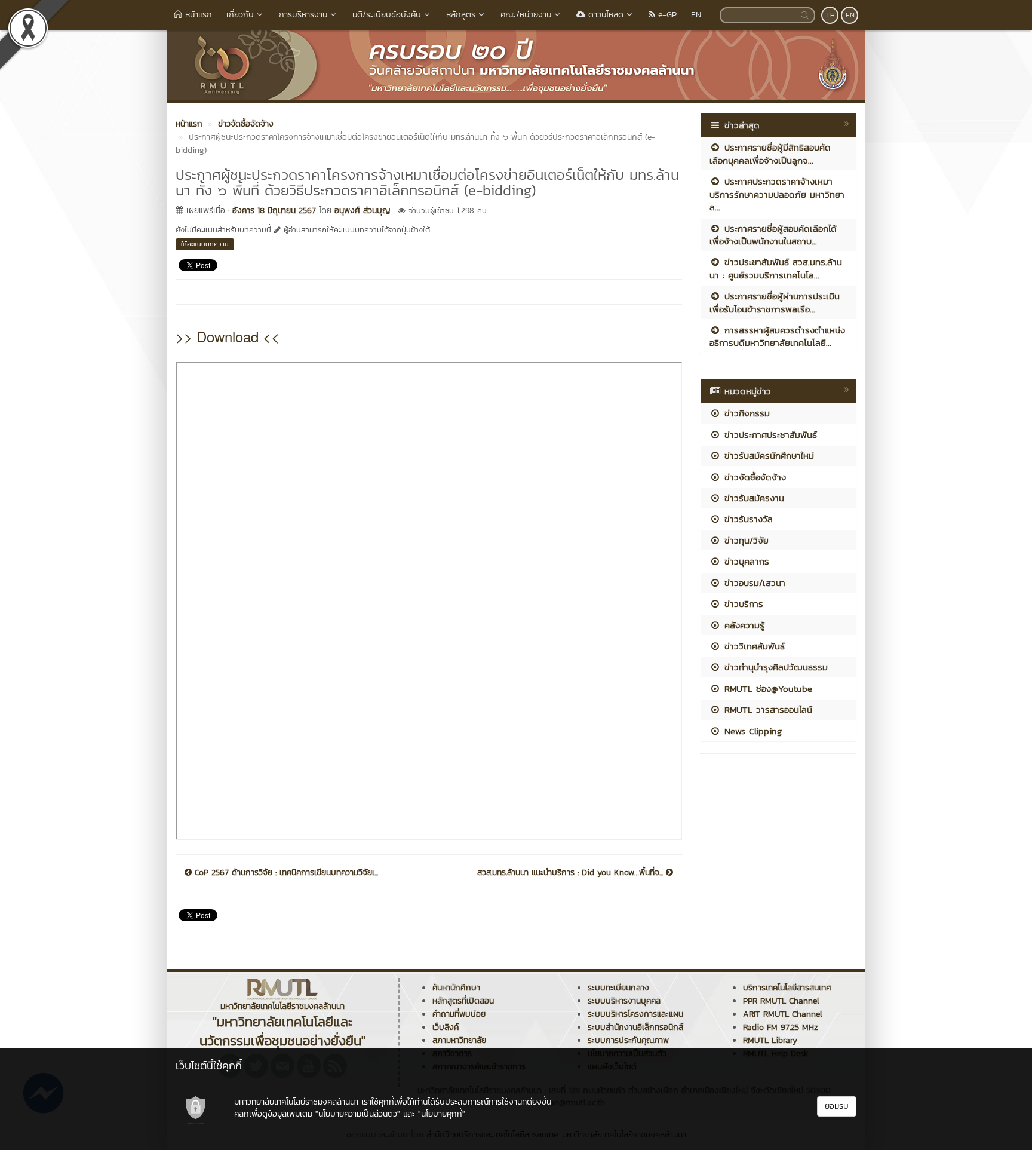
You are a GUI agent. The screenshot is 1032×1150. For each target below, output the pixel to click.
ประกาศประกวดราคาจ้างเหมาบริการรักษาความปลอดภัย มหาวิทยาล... (777, 194)
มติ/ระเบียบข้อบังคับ (386, 14)
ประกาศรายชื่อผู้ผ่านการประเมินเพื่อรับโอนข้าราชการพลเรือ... (775, 302)
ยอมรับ (837, 1106)
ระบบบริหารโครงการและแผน (635, 1014)
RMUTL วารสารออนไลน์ (766, 709)
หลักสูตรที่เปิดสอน (463, 1001)
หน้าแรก (197, 14)
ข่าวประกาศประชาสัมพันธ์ (769, 434)
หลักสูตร (460, 14)
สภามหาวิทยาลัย (459, 1040)
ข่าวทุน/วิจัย (745, 540)
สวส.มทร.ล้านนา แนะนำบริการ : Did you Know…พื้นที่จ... (571, 873)
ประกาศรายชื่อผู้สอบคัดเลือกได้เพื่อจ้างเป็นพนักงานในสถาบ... (773, 235)
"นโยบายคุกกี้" (441, 1114)
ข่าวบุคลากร (745, 561)
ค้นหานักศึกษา (456, 988)
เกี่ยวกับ (240, 14)
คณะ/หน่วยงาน (525, 14)
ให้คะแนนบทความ (205, 244)
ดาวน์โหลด (604, 14)
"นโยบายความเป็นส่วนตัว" (357, 1114)
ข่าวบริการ (742, 604)
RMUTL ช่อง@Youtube (766, 688)
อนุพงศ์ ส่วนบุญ (362, 210)
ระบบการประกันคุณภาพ (628, 1040)
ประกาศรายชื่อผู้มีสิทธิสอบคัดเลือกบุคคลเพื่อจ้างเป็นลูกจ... (770, 153)
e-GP (666, 14)
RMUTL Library (770, 1040)
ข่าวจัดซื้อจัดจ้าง (753, 477)
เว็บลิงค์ (445, 1027)
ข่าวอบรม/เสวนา (753, 583)
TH (830, 15)
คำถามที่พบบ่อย (459, 1014)
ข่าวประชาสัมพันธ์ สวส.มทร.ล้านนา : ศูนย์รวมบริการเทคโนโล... (776, 268)
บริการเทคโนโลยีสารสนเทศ (787, 988)
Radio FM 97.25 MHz (780, 1027)
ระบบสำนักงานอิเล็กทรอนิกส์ (635, 1027)
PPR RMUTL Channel (781, 1001)
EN (696, 14)
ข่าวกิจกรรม (745, 413)
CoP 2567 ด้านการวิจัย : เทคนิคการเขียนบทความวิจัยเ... (285, 873)
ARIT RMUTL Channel (782, 1014)
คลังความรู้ (742, 625)
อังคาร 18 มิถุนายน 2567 (274, 210)
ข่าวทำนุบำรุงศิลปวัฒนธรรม (774, 667)
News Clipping (751, 731)
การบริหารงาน (303, 14)
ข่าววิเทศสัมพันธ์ (753, 646)
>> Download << (228, 336)
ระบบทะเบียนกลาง (618, 988)
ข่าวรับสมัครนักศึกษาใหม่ (767, 455)
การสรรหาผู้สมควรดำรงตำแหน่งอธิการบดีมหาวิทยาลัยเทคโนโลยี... (777, 336)
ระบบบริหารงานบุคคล (624, 1001)
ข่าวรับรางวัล (747, 519)
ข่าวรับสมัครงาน (752, 498)
